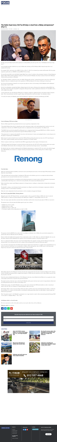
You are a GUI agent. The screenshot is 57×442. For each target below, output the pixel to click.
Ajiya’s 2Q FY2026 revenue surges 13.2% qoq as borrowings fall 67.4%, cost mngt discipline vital (20, 333)
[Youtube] (27, 429)
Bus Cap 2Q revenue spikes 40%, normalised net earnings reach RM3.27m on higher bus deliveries (48, 333)
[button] (2, 308)
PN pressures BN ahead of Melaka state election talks (19, 343)
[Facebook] (23, 429)
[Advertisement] (28, 14)
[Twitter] (25, 429)
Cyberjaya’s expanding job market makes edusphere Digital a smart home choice (48, 344)
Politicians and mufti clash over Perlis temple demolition (20, 355)
